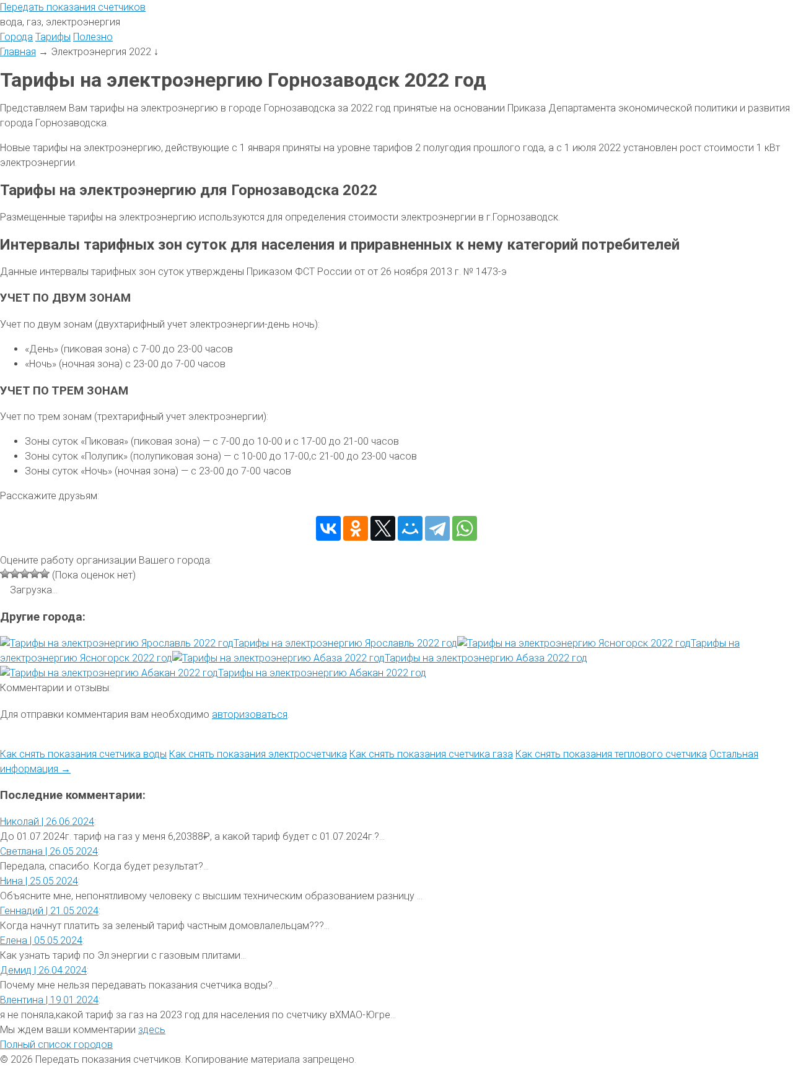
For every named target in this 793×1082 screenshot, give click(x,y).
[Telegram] (437, 528)
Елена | (41, 940)
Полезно (93, 37)
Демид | (43, 970)
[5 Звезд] (45, 573)
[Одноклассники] (355, 528)
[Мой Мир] (410, 528)
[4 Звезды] (35, 573)
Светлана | (49, 851)
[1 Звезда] (5, 573)
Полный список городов (56, 1044)
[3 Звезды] (25, 573)
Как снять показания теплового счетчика (611, 754)
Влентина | (49, 1000)
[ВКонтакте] (328, 528)
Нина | (39, 881)
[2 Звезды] (15, 573)
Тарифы (53, 37)
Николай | (47, 821)
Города (16, 37)
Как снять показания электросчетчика (258, 754)
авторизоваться (249, 714)
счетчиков (73, 7)
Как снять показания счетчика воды (83, 754)
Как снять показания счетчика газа (431, 754)
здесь (151, 1030)
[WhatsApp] (464, 528)
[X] (382, 528)
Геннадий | (49, 911)
